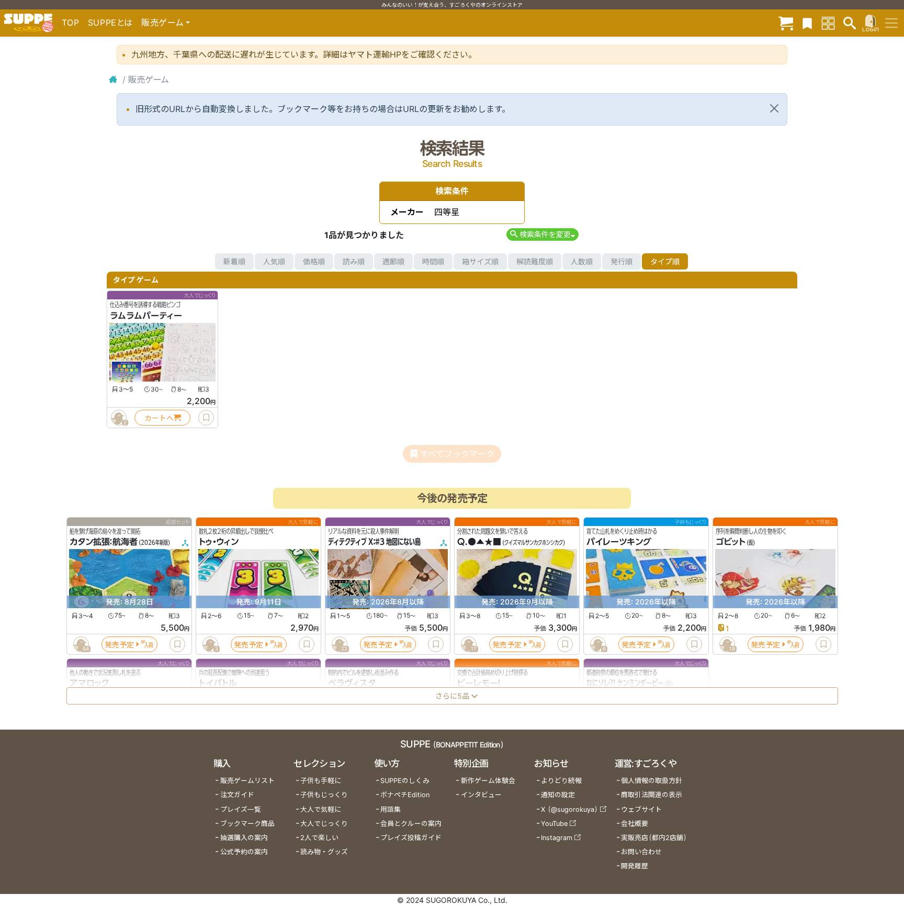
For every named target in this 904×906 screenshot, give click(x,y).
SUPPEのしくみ (405, 781)
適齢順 (393, 261)
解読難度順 (534, 261)
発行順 (621, 261)
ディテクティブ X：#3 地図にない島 (374, 542)
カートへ (159, 417)
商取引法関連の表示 (651, 795)
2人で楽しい (319, 838)
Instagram (556, 838)
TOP (71, 22)
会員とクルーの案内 (411, 823)
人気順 (274, 261)
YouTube (554, 823)
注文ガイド (237, 795)
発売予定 (119, 644)
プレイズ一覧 (240, 809)
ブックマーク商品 (247, 823)
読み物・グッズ (324, 852)
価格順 (314, 261)
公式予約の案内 (244, 852)
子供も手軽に (320, 781)
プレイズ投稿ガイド (411, 838)
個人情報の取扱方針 (651, 781)
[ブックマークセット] (807, 23)
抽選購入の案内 (244, 838)
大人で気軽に (320, 809)
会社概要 (634, 823)
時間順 (433, 261)
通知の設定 (558, 795)
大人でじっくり (324, 823)
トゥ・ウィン (219, 542)
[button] (542, 234)
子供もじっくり (324, 795)
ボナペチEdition (405, 795)
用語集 (390, 809)
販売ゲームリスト (247, 781)
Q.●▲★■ (479, 542)
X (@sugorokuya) (569, 809)
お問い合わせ (641, 852)
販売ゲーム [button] (162, 22)
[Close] (774, 108)
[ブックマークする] (206, 418)
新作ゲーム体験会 (488, 781)
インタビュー (481, 795)
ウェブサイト (641, 809)
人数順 (582, 261)
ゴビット (730, 542)
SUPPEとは (110, 22)
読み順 (354, 261)
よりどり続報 (561, 781)
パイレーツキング (618, 542)
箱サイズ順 (480, 261)
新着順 (234, 261)
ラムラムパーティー (146, 315)
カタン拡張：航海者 (104, 542)
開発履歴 (634, 866)
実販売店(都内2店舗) (654, 838)
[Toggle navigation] (891, 23)
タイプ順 (665, 261)
